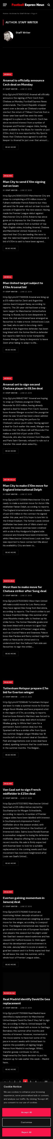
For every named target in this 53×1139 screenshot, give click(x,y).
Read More (10, 147)
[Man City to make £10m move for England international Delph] (26, 470)
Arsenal (7, 74)
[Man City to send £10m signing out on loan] (26, 166)
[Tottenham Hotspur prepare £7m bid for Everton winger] (26, 672)
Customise (26, 1122)
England (8, 176)
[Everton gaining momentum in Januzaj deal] (26, 882)
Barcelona (9, 581)
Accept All (26, 1112)
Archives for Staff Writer (19, 13)
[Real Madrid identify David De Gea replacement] (26, 983)
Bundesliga (9, 993)
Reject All (26, 1132)
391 (46, 1081)
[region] (26, 1110)
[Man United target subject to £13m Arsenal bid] (26, 267)
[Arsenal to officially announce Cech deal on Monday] (26, 65)
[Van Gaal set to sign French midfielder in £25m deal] (26, 774)
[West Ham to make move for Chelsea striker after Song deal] (26, 571)
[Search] (48, 4)
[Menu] (5, 4)
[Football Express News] (28, 5)
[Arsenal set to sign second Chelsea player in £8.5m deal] (26, 369)
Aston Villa (9, 480)
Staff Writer (23, 32)
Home (5, 13)
